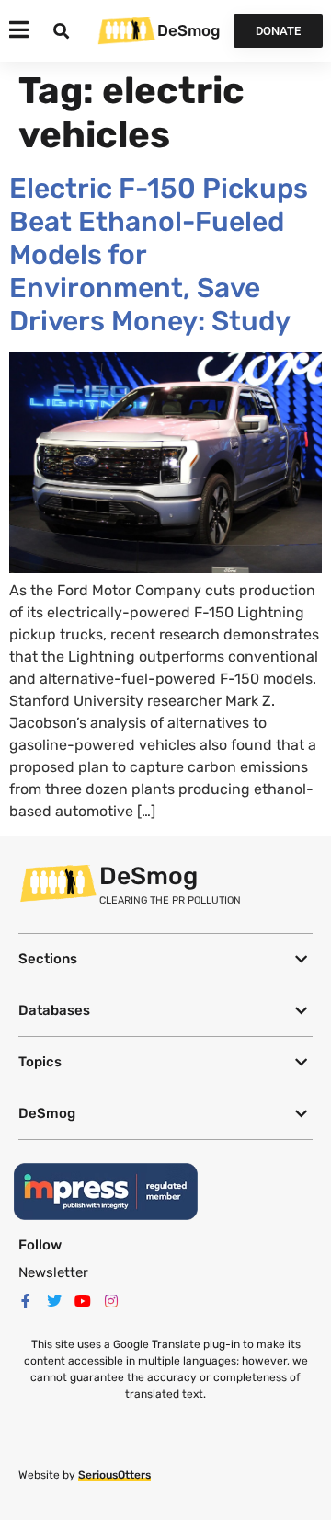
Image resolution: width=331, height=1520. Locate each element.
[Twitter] (54, 1301)
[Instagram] (111, 1301)
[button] (165, 959)
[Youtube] (82, 1301)
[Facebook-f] (25, 1301)
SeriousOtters (114, 1474)
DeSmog (188, 30)
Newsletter (53, 1272)
